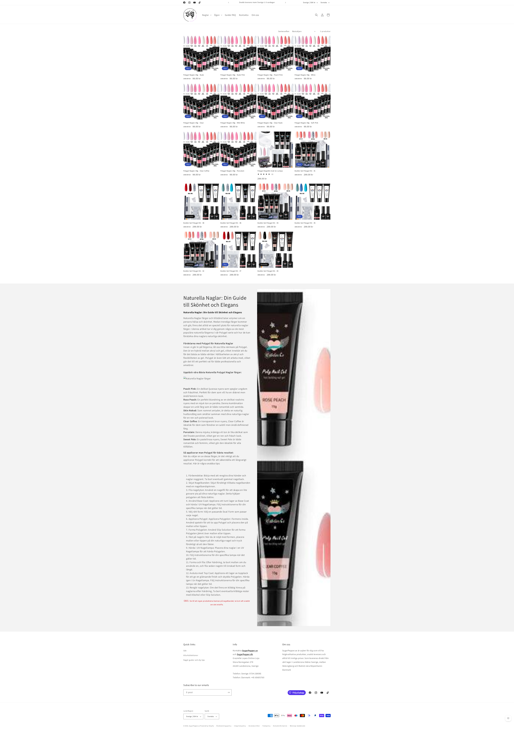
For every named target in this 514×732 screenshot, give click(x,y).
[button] (207, 15)
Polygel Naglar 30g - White (305, 75)
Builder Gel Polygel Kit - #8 (193, 223)
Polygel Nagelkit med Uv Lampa (270, 171)
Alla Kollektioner (190, 655)
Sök (185, 650)
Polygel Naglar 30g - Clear (193, 123)
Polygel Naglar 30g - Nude (193, 75)
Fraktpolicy (266, 726)
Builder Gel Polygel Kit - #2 (193, 271)
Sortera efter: (284, 31)
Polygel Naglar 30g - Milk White (232, 123)
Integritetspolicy (240, 726)
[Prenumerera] (228, 692)
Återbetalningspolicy (223, 726)
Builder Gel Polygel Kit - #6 (230, 223)
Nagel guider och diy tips (194, 660)
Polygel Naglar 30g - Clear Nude (270, 123)
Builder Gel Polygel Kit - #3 (268, 223)
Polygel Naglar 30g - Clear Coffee (196, 171)
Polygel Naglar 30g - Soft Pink (306, 123)
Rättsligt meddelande (297, 726)
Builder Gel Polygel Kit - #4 (268, 271)
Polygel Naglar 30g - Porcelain (232, 171)
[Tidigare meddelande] (228, 2)
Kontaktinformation (280, 726)
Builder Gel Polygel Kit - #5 (305, 223)
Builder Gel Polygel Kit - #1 (305, 171)
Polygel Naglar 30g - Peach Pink (270, 75)
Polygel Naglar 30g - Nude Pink (232, 75)
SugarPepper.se (194, 726)
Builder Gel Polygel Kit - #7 (230, 271)
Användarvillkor (254, 726)
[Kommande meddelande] (285, 2)
